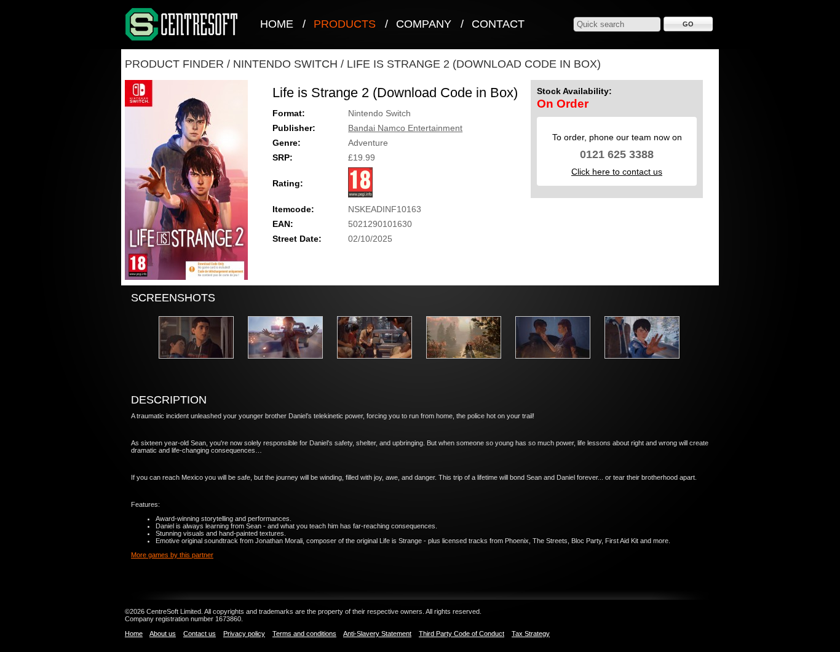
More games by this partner (172, 555)
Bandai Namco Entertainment (405, 128)
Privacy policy (244, 633)
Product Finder (174, 64)
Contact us (199, 633)
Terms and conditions (304, 633)
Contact (498, 24)
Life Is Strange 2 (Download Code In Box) (474, 64)
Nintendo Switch (285, 64)
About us (162, 633)
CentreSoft (182, 25)
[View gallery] (202, 362)
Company (423, 24)
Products (345, 24)
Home (276, 24)
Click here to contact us (616, 172)
